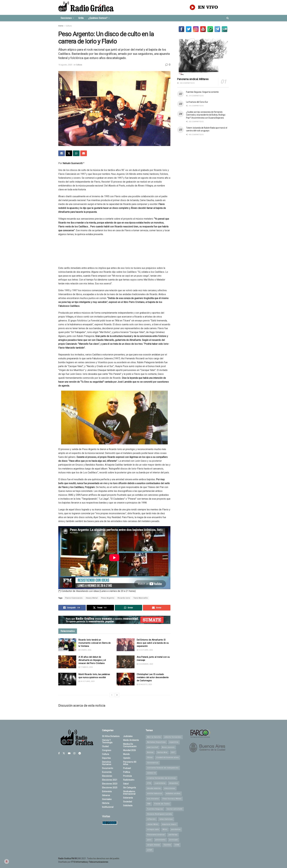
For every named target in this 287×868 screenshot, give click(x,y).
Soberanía (128, 798)
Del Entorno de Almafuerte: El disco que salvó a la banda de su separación (153, 642)
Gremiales (107, 799)
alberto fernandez (173, 737)
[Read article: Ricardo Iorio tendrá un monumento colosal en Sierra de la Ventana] (67, 644)
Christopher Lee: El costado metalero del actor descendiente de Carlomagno (153, 677)
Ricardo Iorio (124, 598)
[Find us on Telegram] (79, 753)
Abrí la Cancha (154, 737)
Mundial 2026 (129, 750)
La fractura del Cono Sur (197, 102)
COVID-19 (151, 773)
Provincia (127, 776)
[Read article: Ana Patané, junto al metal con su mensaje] (126, 661)
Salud (126, 783)
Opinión (126, 758)
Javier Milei (152, 824)
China (149, 757)
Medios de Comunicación (130, 745)
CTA (149, 783)
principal (173, 840)
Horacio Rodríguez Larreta (159, 814)
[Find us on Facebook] (59, 753)
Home (60, 26)
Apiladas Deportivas (156, 742)
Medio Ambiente (131, 740)
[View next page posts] (117, 695)
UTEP (149, 850)
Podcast (127, 768)
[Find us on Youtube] (69, 753)
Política (126, 772)
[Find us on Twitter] (64, 753)
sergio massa (153, 845)
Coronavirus (152, 763)
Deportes (106, 758)
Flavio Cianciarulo (74, 598)
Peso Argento (107, 598)
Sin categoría (129, 787)
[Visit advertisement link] (114, 620)
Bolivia (150, 752)
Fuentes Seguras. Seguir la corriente (202, 92)
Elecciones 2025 (109, 787)
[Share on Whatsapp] (76, 153)
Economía (107, 772)
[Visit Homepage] (86, 7)
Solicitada (127, 805)
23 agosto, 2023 (145, 684)
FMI (149, 804)
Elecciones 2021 (109, 780)
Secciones (66, 18)
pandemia (175, 829)
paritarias (173, 835)
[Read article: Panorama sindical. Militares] (203, 56)
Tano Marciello (140, 598)
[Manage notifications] (6, 861)
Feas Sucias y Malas (172, 799)
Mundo (126, 754)
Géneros (106, 795)
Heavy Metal (92, 598)
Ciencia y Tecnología (107, 741)
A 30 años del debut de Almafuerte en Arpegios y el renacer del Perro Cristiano (92, 660)
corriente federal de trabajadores (162, 768)
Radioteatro (128, 780)
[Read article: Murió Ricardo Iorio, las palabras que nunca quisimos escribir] (67, 679)
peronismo (160, 840)
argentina (174, 742)
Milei (165, 829)
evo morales (153, 799)
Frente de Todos (162, 804)
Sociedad (127, 801)
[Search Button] (227, 18)
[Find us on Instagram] (74, 753)
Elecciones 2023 (109, 783)
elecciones (169, 788)
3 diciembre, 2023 (145, 664)
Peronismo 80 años (129, 763)
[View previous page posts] (112, 695)
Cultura (69, 26)
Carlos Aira (162, 752)
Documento (107, 768)
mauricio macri (169, 824)
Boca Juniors (168, 747)
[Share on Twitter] (69, 153)
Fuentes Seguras (155, 809)
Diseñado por (83, 862)
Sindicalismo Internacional (129, 792)
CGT (173, 752)
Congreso (106, 750)
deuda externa (154, 788)
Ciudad (105, 746)
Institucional (107, 807)
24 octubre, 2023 (87, 681)
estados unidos (173, 793)
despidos (173, 783)
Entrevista (107, 791)
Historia (105, 803)
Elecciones (107, 776)
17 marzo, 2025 (86, 667)
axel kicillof (152, 747)
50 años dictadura (110, 736)
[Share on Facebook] (61, 153)
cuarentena (160, 783)
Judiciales (128, 736)
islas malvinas (166, 819)
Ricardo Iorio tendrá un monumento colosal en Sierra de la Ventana (94, 642)
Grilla (81, 18)
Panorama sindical (156, 835)
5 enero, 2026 (85, 650)
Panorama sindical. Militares (193, 79)
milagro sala (153, 829)
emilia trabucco (154, 793)
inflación (151, 819)
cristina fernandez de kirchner (161, 778)
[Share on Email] (83, 153)
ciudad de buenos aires (167, 757)
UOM (177, 845)
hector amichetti (174, 809)
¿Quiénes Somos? (97, 18)
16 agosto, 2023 (65, 65)
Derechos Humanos (106, 763)
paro (149, 840)
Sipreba (167, 845)
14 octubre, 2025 (145, 650)
